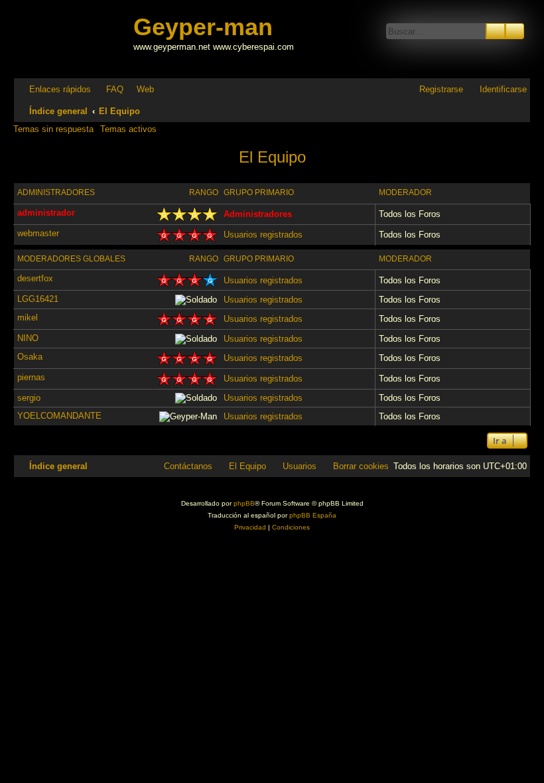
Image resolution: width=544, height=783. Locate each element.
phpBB (244, 503)
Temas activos (128, 129)
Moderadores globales (71, 258)
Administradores (56, 192)
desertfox (35, 278)
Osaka (29, 357)
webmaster (38, 233)
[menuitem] (108, 89)
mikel (27, 317)
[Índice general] (75, 38)
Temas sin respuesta (53, 129)
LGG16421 (37, 299)
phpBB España (312, 515)
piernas (31, 377)
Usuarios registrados (263, 235)
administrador (46, 213)
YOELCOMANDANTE (59, 416)
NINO (27, 338)
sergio (28, 398)
